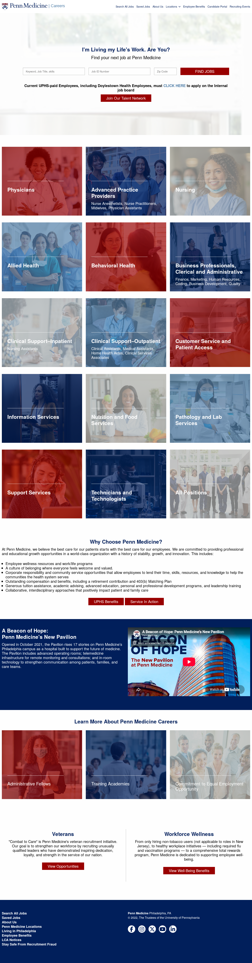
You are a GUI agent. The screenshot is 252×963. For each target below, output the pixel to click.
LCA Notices (11, 939)
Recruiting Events (240, 6)
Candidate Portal (217, 6)
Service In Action (144, 601)
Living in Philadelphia (19, 931)
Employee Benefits (194, 6)
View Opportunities (63, 866)
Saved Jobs (143, 6)
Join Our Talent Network (126, 98)
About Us (158, 6)
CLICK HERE (174, 85)
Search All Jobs (125, 6)
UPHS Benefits (106, 601)
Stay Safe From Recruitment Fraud (29, 944)
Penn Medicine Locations (22, 926)
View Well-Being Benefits (189, 870)
